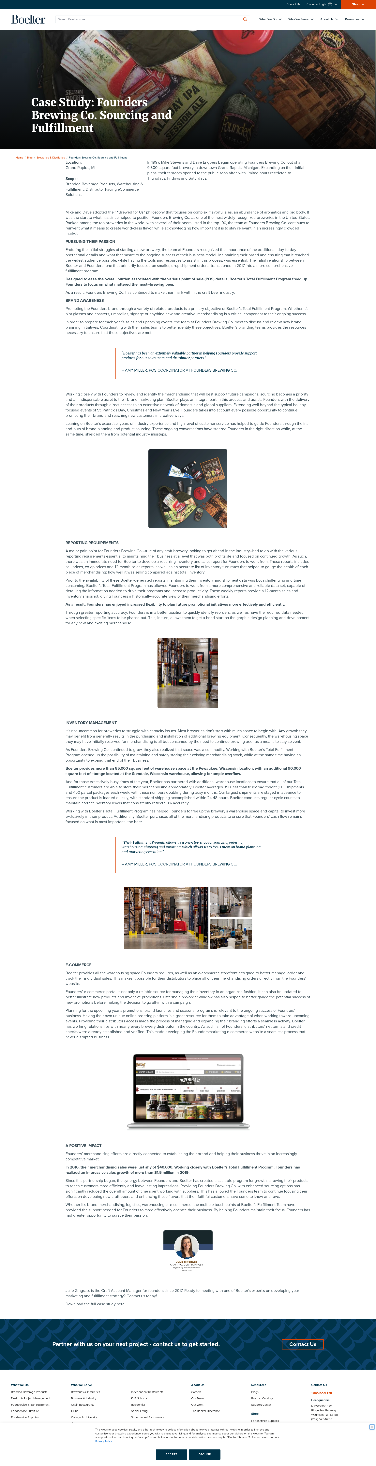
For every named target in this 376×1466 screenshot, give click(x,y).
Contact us (136, 1296)
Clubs (74, 1411)
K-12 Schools (139, 1398)
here (121, 1304)
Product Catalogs (262, 1398)
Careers (196, 1392)
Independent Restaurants (147, 1392)
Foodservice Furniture (25, 1411)
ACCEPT (171, 1454)
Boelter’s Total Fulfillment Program (116, 585)
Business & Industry (83, 1398)
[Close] (372, 1427)
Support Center (261, 1404)
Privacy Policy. (103, 1441)
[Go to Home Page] (28, 19)
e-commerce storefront (217, 973)
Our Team (197, 1398)
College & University (84, 1417)
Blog (30, 157)
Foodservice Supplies (25, 1417)
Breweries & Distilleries (51, 157)
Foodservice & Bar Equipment (30, 1404)
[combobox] (152, 19)
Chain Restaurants (82, 1404)
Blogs (255, 1392)
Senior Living (139, 1411)
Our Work (197, 1404)
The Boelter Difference (205, 1411)
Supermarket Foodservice (147, 1417)
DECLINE (205, 1454)
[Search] (245, 19)
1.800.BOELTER (321, 1393)
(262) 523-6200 (321, 1419)
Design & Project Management (30, 1398)
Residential (138, 1404)
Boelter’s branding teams (244, 327)
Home (19, 157)
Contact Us (302, 1344)
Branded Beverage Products (29, 1392)
